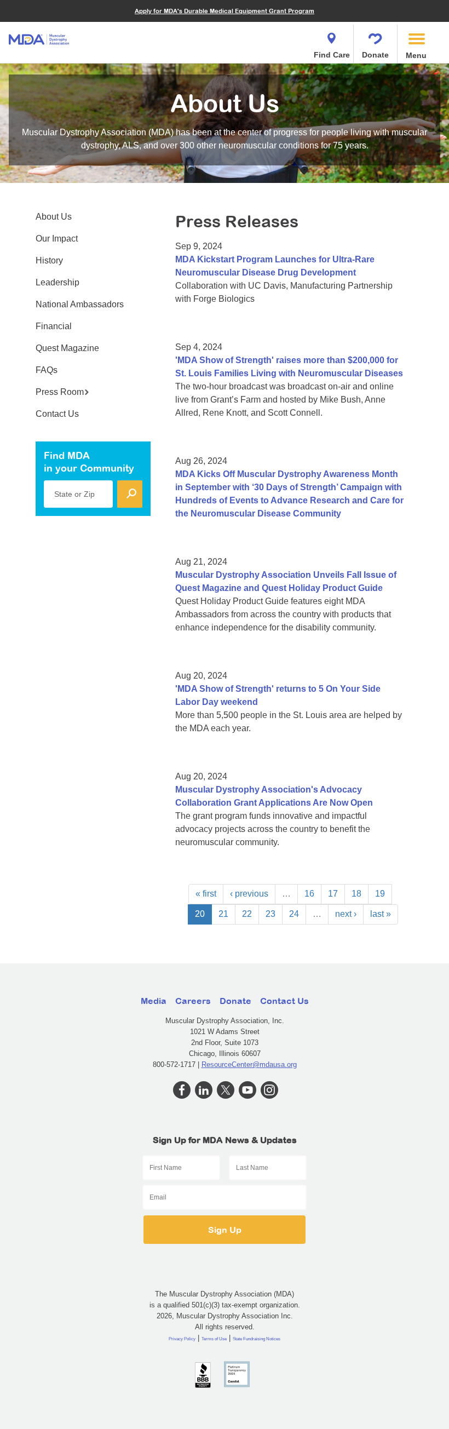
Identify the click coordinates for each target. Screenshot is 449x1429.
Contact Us (57, 413)
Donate (375, 54)
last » (380, 914)
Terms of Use (214, 1338)
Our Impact (57, 238)
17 (333, 893)
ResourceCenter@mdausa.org (249, 1064)
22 (247, 914)
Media (153, 1001)
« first (205, 893)
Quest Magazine (67, 348)
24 (294, 914)
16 (309, 893)
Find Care (332, 54)
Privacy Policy (182, 1338)
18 (356, 893)
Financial (54, 326)
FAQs (46, 370)
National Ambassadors (80, 304)
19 (380, 893)
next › (345, 914)
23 (270, 914)
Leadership (57, 282)
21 (223, 914)
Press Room (60, 392)
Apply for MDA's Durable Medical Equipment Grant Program (224, 10)
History (49, 260)
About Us (54, 216)
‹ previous (249, 893)
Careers (193, 1001)
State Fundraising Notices (256, 1338)
